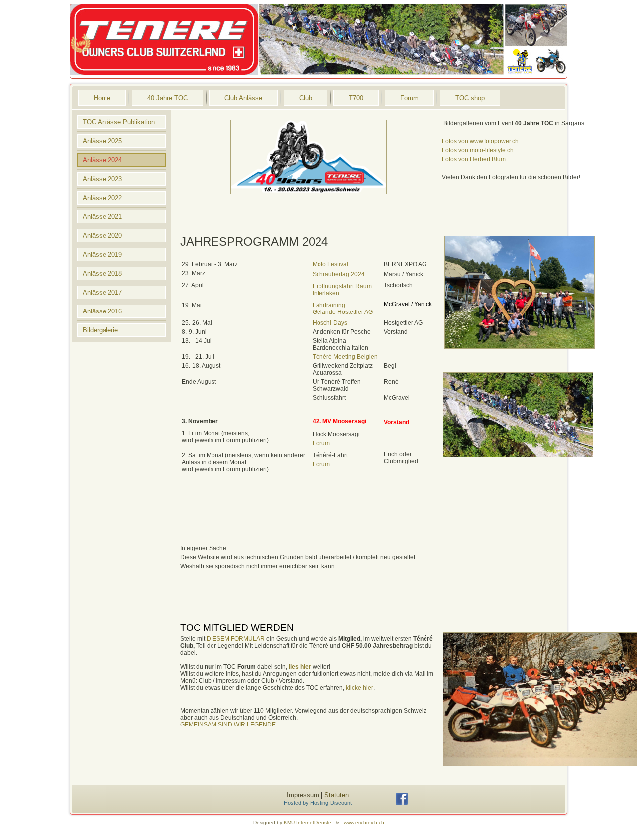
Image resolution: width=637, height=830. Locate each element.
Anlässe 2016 (102, 311)
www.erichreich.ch (363, 822)
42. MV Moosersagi (339, 421)
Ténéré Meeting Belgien (345, 356)
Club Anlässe (243, 98)
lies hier (300, 666)
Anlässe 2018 (102, 273)
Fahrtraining (329, 305)
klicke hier (359, 687)
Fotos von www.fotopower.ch (480, 141)
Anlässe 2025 (102, 141)
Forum (409, 98)
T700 (356, 98)
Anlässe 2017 (102, 292)
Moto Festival (330, 264)
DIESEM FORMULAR (236, 638)
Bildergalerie (100, 330)
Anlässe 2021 (102, 216)
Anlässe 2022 (102, 198)
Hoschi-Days (330, 322)
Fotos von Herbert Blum (474, 159)
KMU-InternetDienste (307, 822)
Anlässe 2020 (102, 235)
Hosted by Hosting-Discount (318, 803)
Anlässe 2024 (102, 160)
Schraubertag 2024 (339, 274)
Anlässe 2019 (102, 254)
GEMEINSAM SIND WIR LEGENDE (228, 724)
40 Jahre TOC (167, 98)
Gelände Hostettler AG (343, 312)
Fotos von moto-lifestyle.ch (478, 150)
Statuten (336, 795)
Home (102, 98)
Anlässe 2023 (102, 179)
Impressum (303, 795)
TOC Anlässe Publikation (119, 122)
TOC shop (470, 98)
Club (305, 98)
